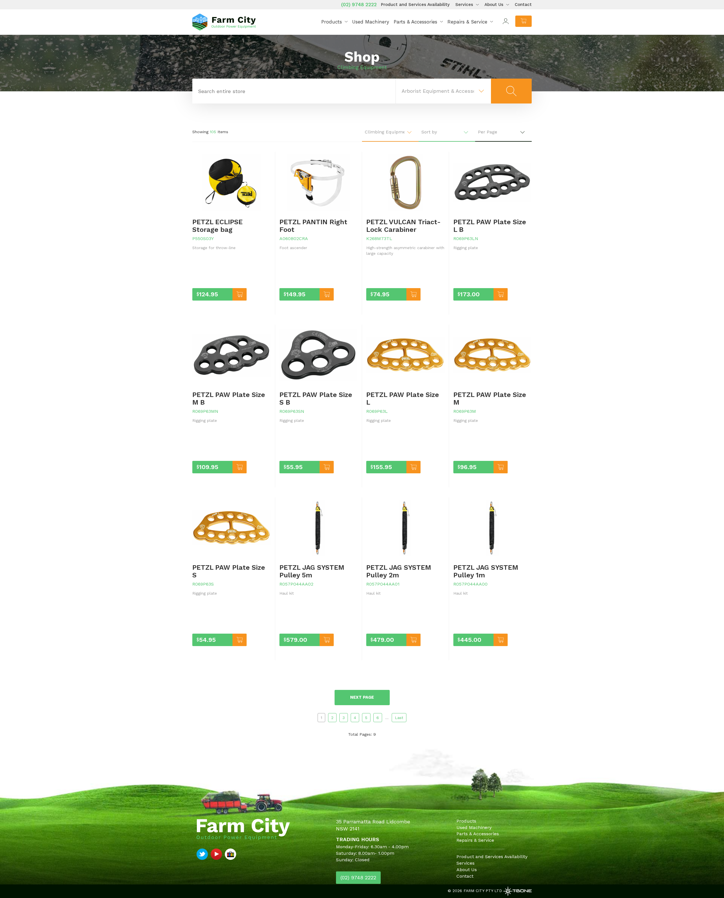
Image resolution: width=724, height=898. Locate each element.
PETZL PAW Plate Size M (489, 398)
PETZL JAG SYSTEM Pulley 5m (311, 571)
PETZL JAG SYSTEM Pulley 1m (485, 571)
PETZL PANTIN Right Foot (313, 225)
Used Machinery (370, 22)
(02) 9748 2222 (359, 4)
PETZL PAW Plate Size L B (489, 225)
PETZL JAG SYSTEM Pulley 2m (398, 571)
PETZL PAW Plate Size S (228, 571)
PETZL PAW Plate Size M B (228, 398)
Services (464, 4)
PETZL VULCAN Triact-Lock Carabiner (403, 225)
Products (331, 22)
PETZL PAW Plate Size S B (315, 398)
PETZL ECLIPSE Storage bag (217, 225)
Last (399, 717)
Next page (362, 697)
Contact (523, 4)
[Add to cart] (239, 294)
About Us (493, 4)
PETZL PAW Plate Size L (402, 398)
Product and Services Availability (415, 4)
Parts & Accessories (415, 22)
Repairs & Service (467, 22)
